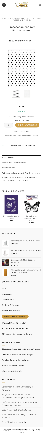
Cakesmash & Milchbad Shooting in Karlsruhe (18, 388)
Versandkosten (28, 117)
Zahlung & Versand (10, 305)
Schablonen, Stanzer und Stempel (27, 19)
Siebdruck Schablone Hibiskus (11, 217)
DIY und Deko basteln (19, 18)
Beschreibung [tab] (8, 158)
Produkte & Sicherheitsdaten (15, 328)
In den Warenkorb (27, 125)
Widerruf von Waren (11, 310)
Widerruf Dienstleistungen (14, 323)
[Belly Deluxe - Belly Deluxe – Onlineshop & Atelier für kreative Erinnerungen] (21, 5)
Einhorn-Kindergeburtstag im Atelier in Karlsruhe (19, 416)
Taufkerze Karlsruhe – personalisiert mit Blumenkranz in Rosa (20, 403)
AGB (4, 288)
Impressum (7, 294)
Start (4, 18)
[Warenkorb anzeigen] (40, 4)
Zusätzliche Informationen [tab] (14, 162)
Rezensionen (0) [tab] (9, 167)
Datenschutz (8, 299)
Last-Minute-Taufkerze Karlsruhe (16, 410)
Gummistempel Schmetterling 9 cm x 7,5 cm (31, 218)
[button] (4, 5)
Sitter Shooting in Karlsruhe (14, 422)
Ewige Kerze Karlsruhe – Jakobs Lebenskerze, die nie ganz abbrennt (18, 396)
